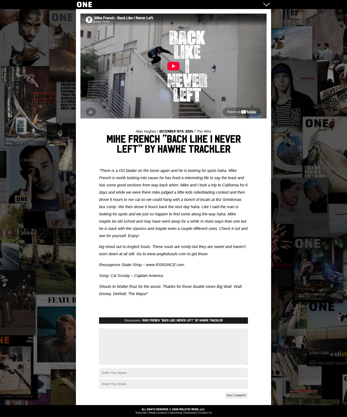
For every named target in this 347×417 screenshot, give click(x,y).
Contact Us (205, 412)
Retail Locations (158, 412)
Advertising (175, 412)
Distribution (190, 412)
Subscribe (141, 412)
